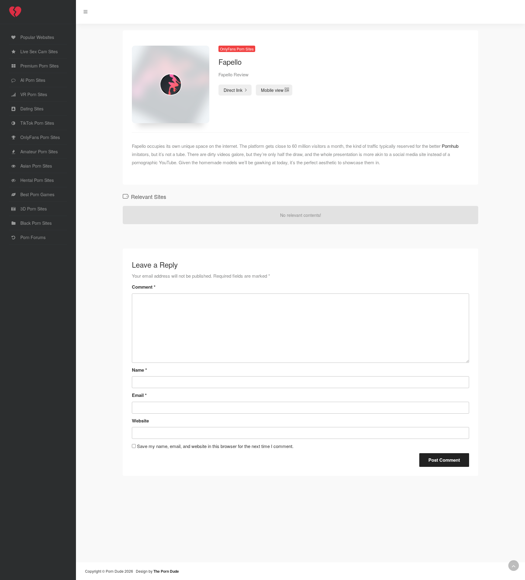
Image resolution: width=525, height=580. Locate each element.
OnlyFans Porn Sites (237, 48)
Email (139, 395)
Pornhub (450, 146)
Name (139, 369)
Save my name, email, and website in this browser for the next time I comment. (215, 446)
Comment (144, 286)
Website (140, 420)
